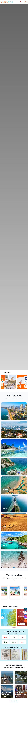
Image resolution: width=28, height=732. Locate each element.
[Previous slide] (2, 381)
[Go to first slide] (25, 592)
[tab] (12, 627)
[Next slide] (25, 381)
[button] (21, 2)
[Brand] (7, 2)
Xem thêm (13, 701)
